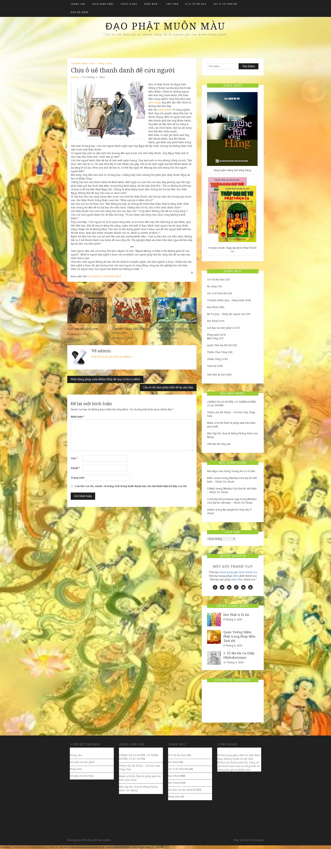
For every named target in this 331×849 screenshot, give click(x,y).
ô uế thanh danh (111, 276)
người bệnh (165, 109)
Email (75, 468)
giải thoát (239, 572)
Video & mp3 (129, 4)
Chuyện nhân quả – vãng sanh (225, 300)
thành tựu (251, 572)
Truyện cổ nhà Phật (82, 775)
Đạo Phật (212, 307)
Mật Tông (212, 338)
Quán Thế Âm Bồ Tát (219, 345)
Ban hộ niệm (79, 12)
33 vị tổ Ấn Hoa (195, 4)
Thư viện (172, 4)
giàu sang (154, 102)
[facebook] (215, 587)
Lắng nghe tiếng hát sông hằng (232, 170)
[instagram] (236, 587)
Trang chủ (78, 4)
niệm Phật (237, 579)
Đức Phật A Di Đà (236, 615)
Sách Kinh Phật (103, 4)
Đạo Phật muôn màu (165, 26)
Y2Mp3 (211, 488)
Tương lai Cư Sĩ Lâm (243, 471)
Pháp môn (151, 4)
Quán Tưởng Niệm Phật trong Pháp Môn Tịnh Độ (239, 636)
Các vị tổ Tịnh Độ (225, 4)
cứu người (93, 276)
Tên (74, 458)
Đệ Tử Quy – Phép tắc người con (226, 314)
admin (75, 77)
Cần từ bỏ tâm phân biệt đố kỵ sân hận (168, 387)
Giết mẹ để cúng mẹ (82, 329)
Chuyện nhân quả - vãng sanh (91, 63)
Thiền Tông (214, 359)
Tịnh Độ (211, 366)
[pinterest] (243, 587)
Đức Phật (212, 321)
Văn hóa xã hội (216, 374)
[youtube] (250, 587)
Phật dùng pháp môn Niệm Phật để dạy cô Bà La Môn (105, 379)
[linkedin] (229, 587)
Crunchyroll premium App (223, 499)
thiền (236, 575)
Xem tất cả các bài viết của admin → (113, 356)
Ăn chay (212, 286)
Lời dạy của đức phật (219, 327)
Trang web (77, 477)
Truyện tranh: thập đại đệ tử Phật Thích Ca (232, 249)
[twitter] (222, 587)
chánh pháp (226, 572)
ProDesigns (257, 840)
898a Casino (214, 478)
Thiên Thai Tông (217, 352)
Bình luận (77, 416)
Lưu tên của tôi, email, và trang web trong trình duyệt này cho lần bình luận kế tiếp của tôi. (131, 486)
